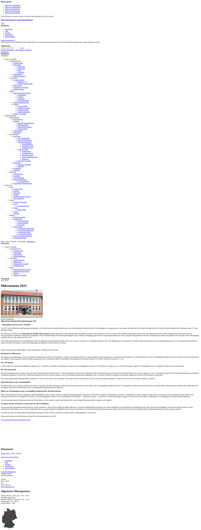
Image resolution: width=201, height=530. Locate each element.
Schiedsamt (17, 132)
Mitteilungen (17, 85)
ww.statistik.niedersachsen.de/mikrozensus (16, 420)
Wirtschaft (12, 172)
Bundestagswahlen (24, 108)
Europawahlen (22, 106)
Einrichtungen (14, 134)
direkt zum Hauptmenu (12, 9)
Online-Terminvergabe (25, 84)
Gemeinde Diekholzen (8, 472)
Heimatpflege (17, 74)
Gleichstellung (18, 131)
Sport (15, 204)
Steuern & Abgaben (19, 114)
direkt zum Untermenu (12, 11)
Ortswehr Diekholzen (25, 140)
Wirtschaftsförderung (20, 180)
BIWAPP (21, 166)
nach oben (9, 457)
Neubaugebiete (23, 129)
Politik (11, 91)
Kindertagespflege (19, 217)
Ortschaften (17, 65)
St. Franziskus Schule (25, 234)
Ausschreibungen (23, 181)
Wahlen (15, 104)
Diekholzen (21, 67)
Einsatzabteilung (27, 144)
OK (3, 23)
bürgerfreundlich (10, 116)
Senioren (16, 213)
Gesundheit (17, 168)
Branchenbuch (18, 174)
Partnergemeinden (19, 76)
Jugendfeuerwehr (27, 146)
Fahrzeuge (25, 159)
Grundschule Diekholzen (26, 228)
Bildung (12, 215)
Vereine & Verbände (20, 202)
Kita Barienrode (23, 223)
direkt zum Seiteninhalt (12, 13)
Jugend (15, 212)
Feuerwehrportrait (23, 138)
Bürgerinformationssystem (22, 93)
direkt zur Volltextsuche (13, 7)
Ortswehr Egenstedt (24, 161)
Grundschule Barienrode (26, 230)
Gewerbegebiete (18, 178)
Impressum (8, 29)
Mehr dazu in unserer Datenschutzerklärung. (17, 20)
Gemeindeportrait (15, 61)
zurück (3, 457)
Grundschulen (18, 227)
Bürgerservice (18, 119)
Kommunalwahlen (24, 112)
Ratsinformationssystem (21, 102)
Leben (11, 187)
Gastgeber (16, 176)
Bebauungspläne (23, 125)
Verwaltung (13, 78)
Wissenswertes (18, 63)
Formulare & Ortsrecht (20, 87)
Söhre (19, 70)
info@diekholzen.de (7, 487)
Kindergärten (17, 219)
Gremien (20, 97)
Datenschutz (9, 35)
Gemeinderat (22, 95)
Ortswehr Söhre (23, 149)
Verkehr (16, 195)
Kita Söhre (21, 225)
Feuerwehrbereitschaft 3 (30, 157)
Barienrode (21, 69)
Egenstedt (21, 72)
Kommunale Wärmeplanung (22, 183)
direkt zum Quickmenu (12, 5)
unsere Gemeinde (11, 59)
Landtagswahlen (23, 110)
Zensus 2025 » (6, 453)
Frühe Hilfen (22, 210)
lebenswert (8, 185)
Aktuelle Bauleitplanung (26, 123)
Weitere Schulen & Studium (22, 236)
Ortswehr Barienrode (25, 142)
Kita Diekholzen (23, 221)
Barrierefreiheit (10, 37)
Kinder (15, 208)
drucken (15, 457)
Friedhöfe (16, 170)
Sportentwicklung (23, 206)
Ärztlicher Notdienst (24, 164)
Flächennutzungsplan (25, 127)
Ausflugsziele (17, 189)
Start (6, 31)
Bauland (16, 121)
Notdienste (17, 163)
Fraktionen (21, 99)
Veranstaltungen (18, 198)
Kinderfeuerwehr (27, 148)
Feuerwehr (17, 136)
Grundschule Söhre (24, 232)
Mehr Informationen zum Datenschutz (13, 44)
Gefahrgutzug (26, 151)
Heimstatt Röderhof (19, 238)
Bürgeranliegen (14, 117)
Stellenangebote (18, 89)
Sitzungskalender (23, 101)
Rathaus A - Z (22, 82)
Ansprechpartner (18, 80)
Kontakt (7, 33)
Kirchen (16, 191)
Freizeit (11, 200)
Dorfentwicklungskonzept (22, 196)
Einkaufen (16, 193)
